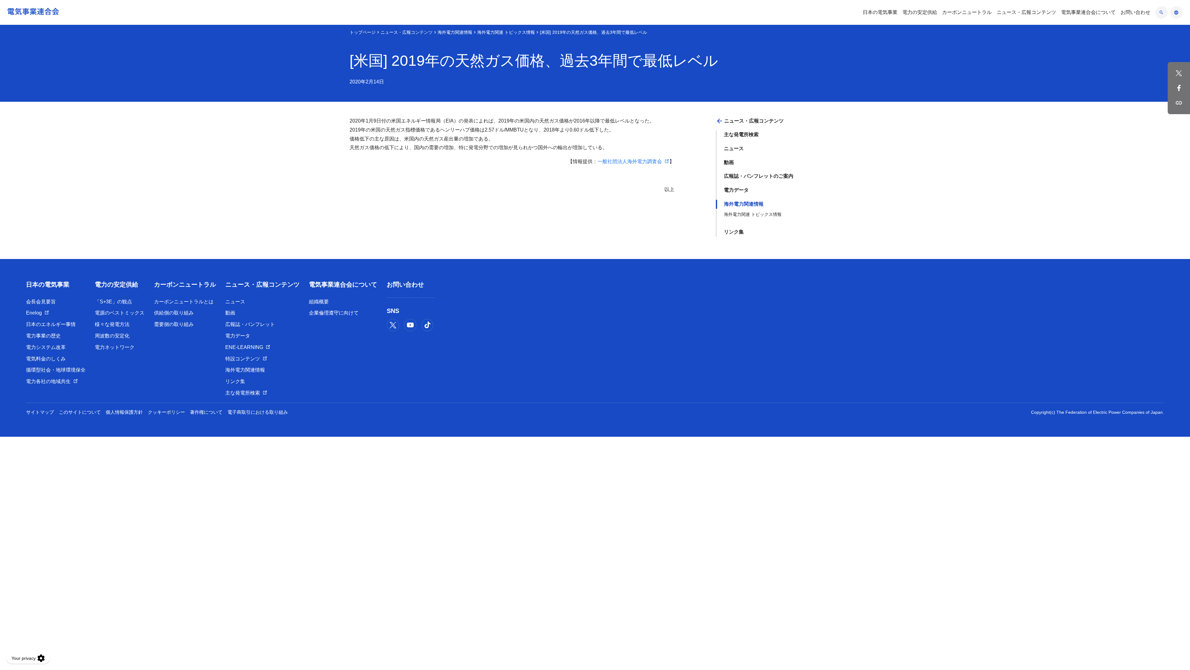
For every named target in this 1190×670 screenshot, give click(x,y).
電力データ (736, 190)
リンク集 (734, 231)
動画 (729, 162)
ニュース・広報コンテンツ (407, 32)
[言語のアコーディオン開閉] (1176, 12)
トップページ (363, 32)
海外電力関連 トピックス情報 (506, 32)
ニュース (734, 148)
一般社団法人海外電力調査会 (629, 161)
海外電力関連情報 (455, 32)
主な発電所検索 (741, 134)
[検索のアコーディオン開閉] (1161, 12)
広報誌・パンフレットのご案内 (758, 176)
